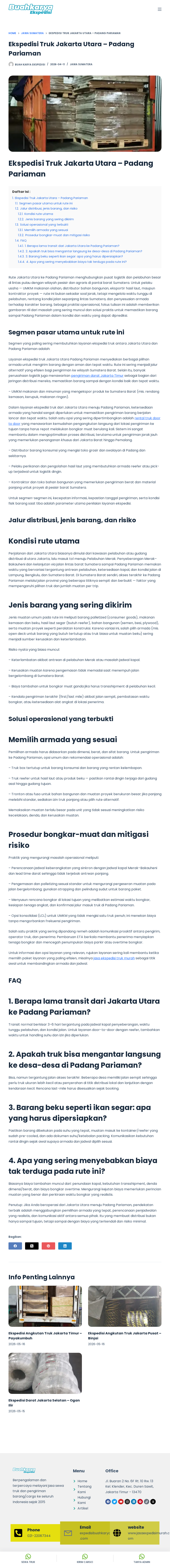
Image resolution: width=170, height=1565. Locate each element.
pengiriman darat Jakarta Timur (97, 375)
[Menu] (160, 9)
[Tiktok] (146, 1501)
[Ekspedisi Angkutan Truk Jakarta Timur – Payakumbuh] (45, 1306)
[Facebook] (15, 1246)
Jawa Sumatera (81, 64)
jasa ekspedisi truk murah (114, 958)
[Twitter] (114, 1501)
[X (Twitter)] (32, 1246)
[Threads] (153, 1501)
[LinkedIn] (65, 1246)
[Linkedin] (133, 1501)
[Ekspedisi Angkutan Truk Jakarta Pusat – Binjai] (125, 1306)
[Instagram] (127, 1501)
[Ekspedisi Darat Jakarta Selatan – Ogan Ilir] (45, 1373)
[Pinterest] (48, 1246)
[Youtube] (121, 1501)
